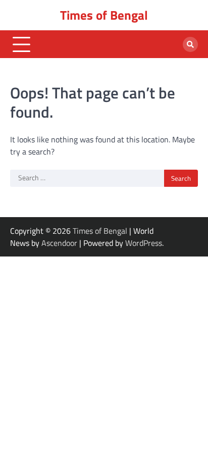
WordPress (143, 243)
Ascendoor (59, 243)
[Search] (190, 44)
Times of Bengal (104, 15)
